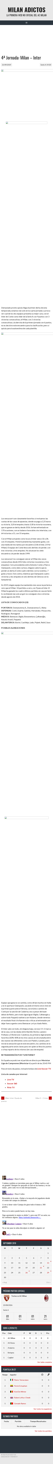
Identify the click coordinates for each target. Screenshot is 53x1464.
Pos (4, 1333)
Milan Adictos (26, 9)
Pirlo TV (11, 1087)
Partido (18, 1421)
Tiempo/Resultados (38, 1421)
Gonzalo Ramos (20, 1403)
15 (48, 1263)
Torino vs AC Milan (19, 1296)
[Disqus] (26, 1139)
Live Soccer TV (44, 1068)
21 (41, 1268)
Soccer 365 (12, 1083)
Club (9, 1333)
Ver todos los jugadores (43, 1409)
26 (26, 1273)
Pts (47, 1333)
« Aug (4, 1282)
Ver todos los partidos (43, 1431)
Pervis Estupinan (20, 1386)
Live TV (10, 1079)
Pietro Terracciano (21, 1380)
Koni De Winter (20, 1392)
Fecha (6, 1421)
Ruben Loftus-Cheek (22, 1398)
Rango (5, 1375)
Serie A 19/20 (46, 65)
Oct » (48, 1282)
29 (48, 1273)
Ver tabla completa (44, 1362)
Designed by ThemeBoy (9, 1456)
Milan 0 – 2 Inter (43, 1098)
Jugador (13, 1375)
